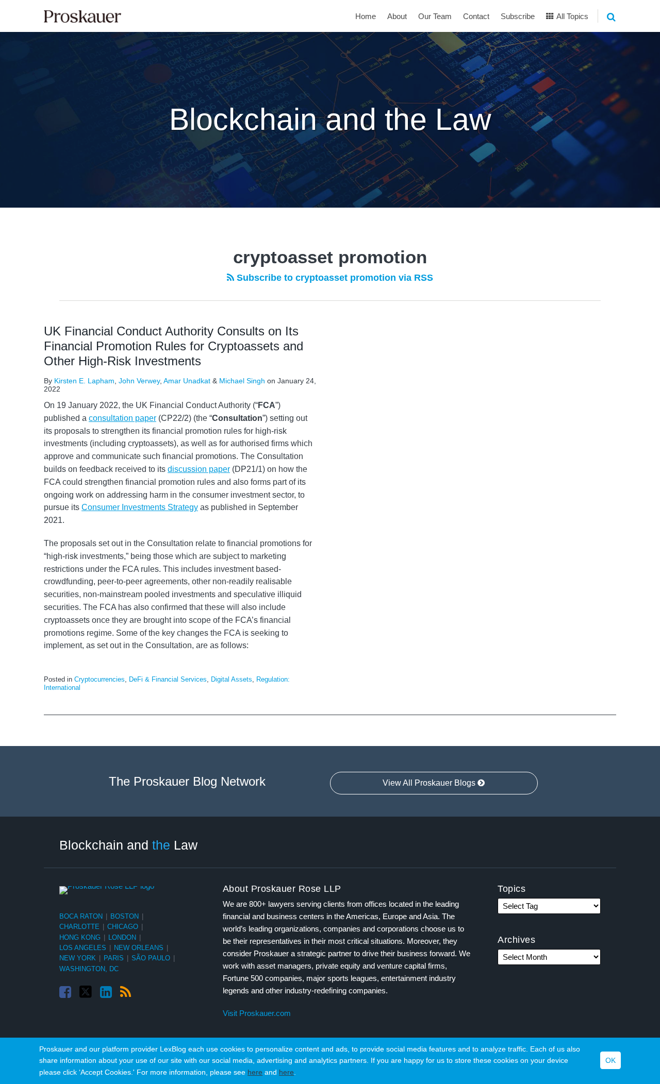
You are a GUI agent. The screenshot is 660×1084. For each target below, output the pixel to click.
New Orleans (138, 948)
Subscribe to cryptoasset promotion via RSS (333, 278)
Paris (114, 958)
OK (610, 1061)
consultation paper (122, 418)
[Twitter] (85, 992)
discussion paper (199, 469)
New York (77, 958)
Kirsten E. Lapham (84, 381)
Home (365, 16)
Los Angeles (82, 948)
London (122, 937)
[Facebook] (65, 992)
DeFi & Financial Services (168, 679)
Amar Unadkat (186, 381)
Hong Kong (80, 937)
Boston (124, 916)
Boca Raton (81, 916)
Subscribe (518, 16)
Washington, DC (89, 969)
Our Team (435, 16)
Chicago (122, 926)
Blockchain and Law (128, 844)
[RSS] (125, 992)
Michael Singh (242, 381)
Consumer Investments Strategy (139, 507)
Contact (476, 16)
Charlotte (79, 926)
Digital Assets (231, 679)
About (397, 16)
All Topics (571, 16)
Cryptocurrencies (99, 679)
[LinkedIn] (106, 992)
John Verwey (139, 381)
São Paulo (150, 958)
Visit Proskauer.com (257, 1013)
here (255, 1072)
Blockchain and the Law (330, 120)
